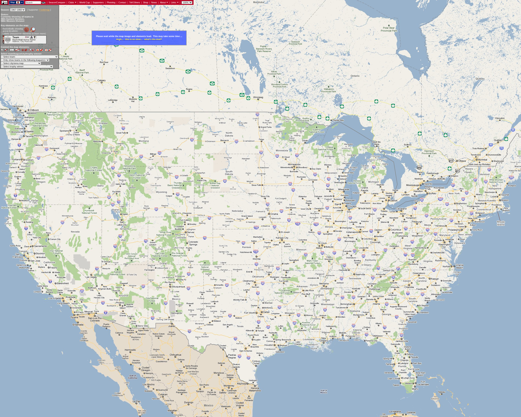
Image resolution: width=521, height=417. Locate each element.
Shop (145, 2)
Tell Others (134, 2)
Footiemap (44, 10)
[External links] (177, 2)
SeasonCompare (57, 2)
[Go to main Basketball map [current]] (15, 2)
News (154, 2)
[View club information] (75, 2)
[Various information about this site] (167, 2)
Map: (12, 2)
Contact (122, 2)
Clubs (71, 2)
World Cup (84, 2)
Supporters (98, 2)
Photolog (111, 2)
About (163, 2)
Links (173, 2)
